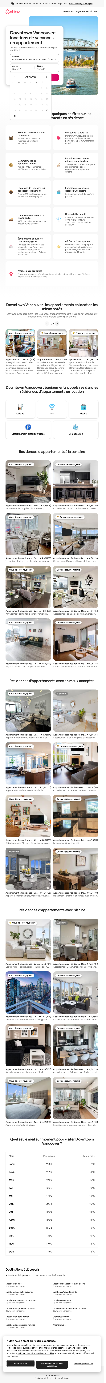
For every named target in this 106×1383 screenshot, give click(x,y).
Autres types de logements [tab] (18, 1275)
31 (15, 116)
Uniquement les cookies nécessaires (52, 1364)
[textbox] (22, 69)
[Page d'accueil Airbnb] (13, 11)
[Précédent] (47, 323)
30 (47, 110)
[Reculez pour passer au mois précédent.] (15, 77)
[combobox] (34, 59)
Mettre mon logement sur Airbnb (80, 11)
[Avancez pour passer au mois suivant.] (46, 77)
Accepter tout (20, 1363)
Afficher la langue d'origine (80, 3)
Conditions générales (60, 1378)
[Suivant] (57, 323)
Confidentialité (41, 1378)
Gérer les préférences (83, 1363)
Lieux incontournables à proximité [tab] (50, 1275)
